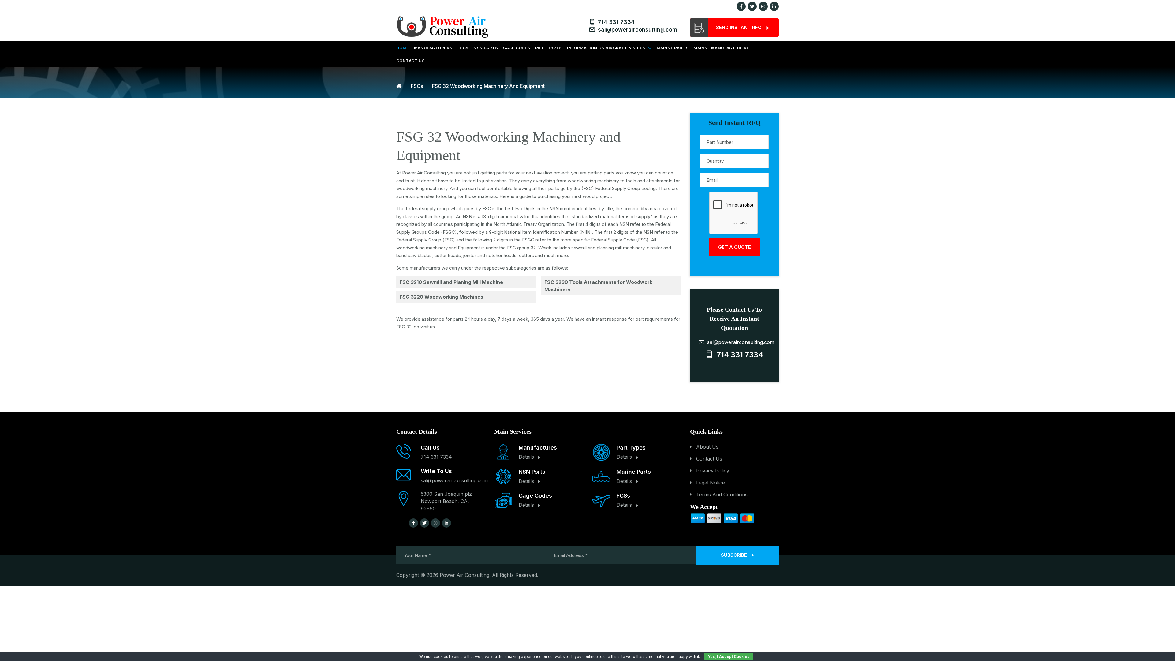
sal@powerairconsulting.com (636, 29)
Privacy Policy (712, 471)
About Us (707, 447)
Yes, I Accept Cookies (728, 656)
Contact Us (709, 459)
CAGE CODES (516, 47)
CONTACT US (410, 60)
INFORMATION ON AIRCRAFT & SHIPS (606, 47)
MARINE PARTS (673, 47)
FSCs (463, 47)
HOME (402, 47)
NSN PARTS (485, 47)
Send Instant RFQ (739, 27)
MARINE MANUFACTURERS (721, 47)
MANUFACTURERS (433, 47)
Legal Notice (710, 483)
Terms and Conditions (722, 494)
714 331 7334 (615, 22)
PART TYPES (548, 47)
